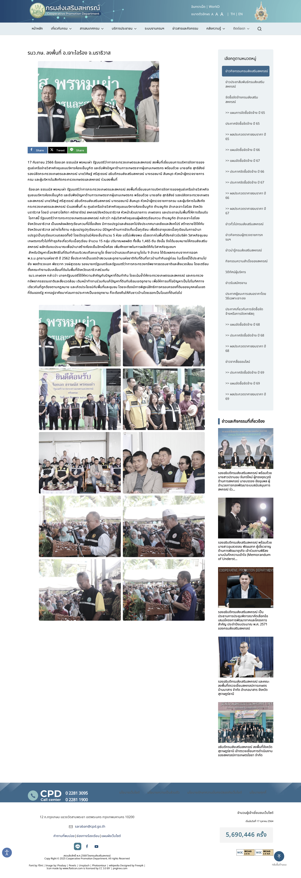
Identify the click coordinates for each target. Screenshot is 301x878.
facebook (87, 846)
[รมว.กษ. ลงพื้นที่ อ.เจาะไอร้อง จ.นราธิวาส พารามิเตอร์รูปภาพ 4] (164, 399)
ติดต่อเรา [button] (239, 28)
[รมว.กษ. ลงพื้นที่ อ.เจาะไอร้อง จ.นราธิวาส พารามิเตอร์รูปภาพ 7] (80, 526)
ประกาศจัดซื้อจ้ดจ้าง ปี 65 (242, 123)
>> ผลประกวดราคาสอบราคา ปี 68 (245, 348)
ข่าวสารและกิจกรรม (185, 28)
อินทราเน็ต (198, 6)
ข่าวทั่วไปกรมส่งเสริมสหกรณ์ (244, 224)
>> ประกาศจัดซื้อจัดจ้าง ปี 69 (244, 372)
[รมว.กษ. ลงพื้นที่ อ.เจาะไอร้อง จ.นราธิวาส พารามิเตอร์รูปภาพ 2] (164, 335)
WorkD (214, 6)
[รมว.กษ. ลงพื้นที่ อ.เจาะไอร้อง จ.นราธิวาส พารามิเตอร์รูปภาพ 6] (164, 463)
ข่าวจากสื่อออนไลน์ (237, 361)
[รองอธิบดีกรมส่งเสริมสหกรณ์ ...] (245, 587)
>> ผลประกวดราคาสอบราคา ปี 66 (245, 195)
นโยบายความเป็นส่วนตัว (163, 792)
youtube (96, 846)
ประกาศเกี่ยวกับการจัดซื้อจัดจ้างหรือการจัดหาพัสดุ (244, 311)
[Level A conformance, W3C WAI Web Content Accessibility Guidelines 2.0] (245, 852)
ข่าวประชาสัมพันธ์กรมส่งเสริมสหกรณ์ (244, 84)
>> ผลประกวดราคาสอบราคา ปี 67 (245, 211)
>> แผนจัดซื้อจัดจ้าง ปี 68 (242, 324)
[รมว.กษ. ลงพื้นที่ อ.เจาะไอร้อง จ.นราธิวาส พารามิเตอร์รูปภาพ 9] (80, 590)
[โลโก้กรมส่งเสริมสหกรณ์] (67, 9)
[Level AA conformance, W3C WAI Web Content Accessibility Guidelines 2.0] (264, 852)
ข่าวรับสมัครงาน (236, 283)
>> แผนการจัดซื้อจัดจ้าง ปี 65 (245, 112)
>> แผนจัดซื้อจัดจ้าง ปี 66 (242, 149)
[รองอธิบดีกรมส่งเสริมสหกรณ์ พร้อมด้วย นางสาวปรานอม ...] (245, 448)
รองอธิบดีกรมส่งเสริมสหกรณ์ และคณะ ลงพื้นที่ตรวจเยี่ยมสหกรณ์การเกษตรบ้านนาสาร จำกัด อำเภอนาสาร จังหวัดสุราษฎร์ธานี (243, 688)
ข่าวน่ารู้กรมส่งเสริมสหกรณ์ (243, 250)
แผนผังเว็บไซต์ (111, 836)
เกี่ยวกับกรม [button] (59, 28)
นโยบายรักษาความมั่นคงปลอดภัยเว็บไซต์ (214, 792)
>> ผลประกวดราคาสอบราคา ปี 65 (245, 136)
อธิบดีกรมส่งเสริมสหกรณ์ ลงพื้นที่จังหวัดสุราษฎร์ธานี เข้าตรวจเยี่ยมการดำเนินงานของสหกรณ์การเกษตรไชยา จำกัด (245, 751)
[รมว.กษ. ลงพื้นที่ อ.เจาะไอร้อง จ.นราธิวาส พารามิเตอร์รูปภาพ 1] (98, 101)
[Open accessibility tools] (7, 852)
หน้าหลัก (37, 28)
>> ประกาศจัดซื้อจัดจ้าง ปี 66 (244, 171)
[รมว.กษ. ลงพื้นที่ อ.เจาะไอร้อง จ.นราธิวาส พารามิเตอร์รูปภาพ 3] (80, 399)
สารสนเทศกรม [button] (90, 28)
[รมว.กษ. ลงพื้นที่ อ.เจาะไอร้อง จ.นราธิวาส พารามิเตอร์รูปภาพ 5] (80, 463)
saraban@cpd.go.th (90, 826)
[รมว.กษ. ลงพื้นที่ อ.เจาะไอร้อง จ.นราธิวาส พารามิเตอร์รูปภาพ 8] (164, 526)
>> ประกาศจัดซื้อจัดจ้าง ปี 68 (244, 335)
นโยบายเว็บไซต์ (129, 792)
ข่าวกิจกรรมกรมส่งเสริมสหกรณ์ (246, 71)
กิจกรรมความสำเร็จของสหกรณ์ (246, 261)
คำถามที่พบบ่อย (64, 836)
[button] (281, 862)
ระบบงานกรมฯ (154, 28)
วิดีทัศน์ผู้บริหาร (235, 272)
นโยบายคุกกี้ (258, 792)
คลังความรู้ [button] (213, 28)
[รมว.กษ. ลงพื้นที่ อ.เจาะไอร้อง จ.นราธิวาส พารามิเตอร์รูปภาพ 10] (164, 590)
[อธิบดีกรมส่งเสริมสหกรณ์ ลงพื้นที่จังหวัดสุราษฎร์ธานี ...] (245, 722)
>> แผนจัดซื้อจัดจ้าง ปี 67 (242, 160)
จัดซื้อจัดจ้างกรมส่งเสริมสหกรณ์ (241, 99)
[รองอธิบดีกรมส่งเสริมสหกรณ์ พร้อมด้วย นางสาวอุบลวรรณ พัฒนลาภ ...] (245, 518)
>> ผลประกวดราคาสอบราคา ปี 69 (245, 396)
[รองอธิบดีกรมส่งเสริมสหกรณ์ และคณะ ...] (245, 657)
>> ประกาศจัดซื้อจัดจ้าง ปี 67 (244, 182)
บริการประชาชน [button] (122, 28)
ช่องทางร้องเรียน (88, 836)
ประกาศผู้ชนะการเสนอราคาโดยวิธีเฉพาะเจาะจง (245, 296)
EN (240, 14)
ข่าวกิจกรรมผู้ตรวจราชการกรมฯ (244, 237)
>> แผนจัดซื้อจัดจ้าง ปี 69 (242, 383)
